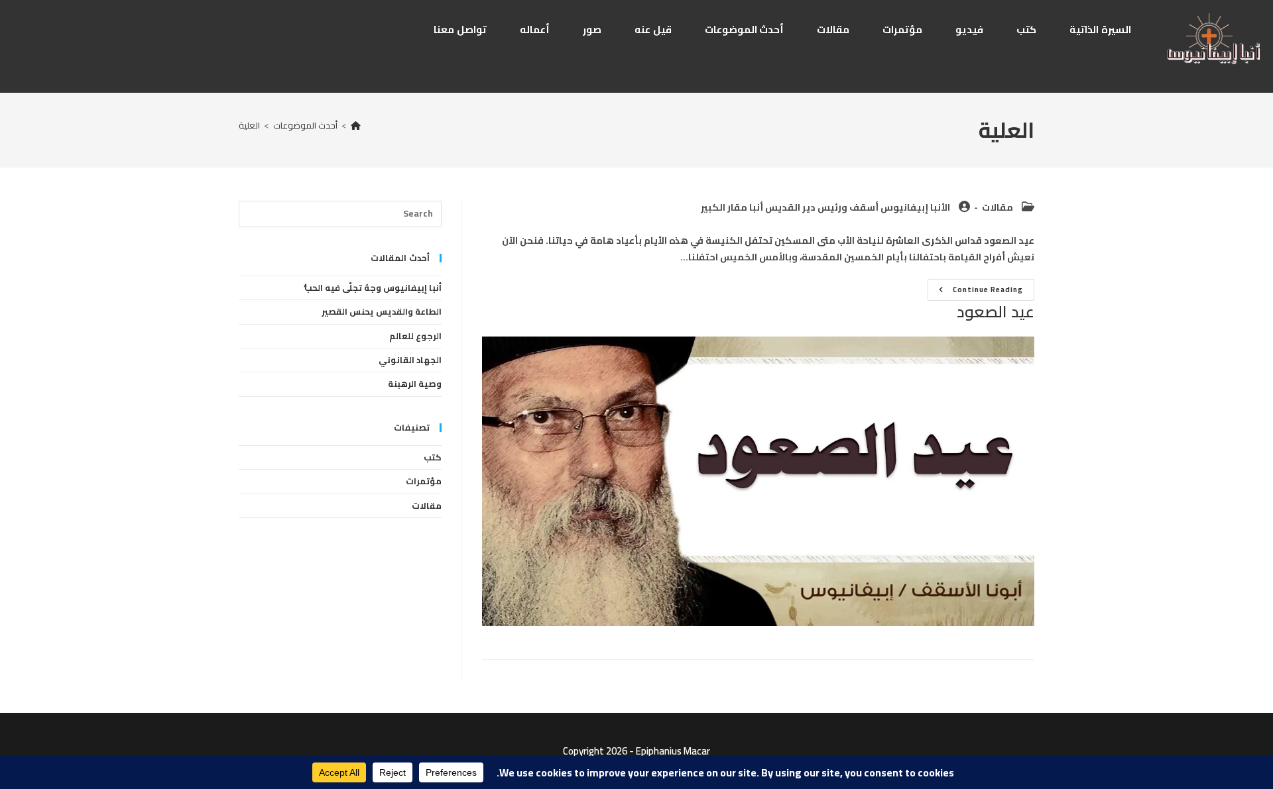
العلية (249, 125)
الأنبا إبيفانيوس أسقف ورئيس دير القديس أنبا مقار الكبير (825, 207)
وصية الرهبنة (415, 384)
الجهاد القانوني (410, 360)
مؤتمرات (424, 481)
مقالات (997, 207)
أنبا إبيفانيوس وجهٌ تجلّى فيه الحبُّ (373, 287)
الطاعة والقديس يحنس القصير (382, 311)
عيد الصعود (995, 312)
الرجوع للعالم (415, 336)
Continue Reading (975, 291)
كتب (433, 457)
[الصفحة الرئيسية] (356, 125)
